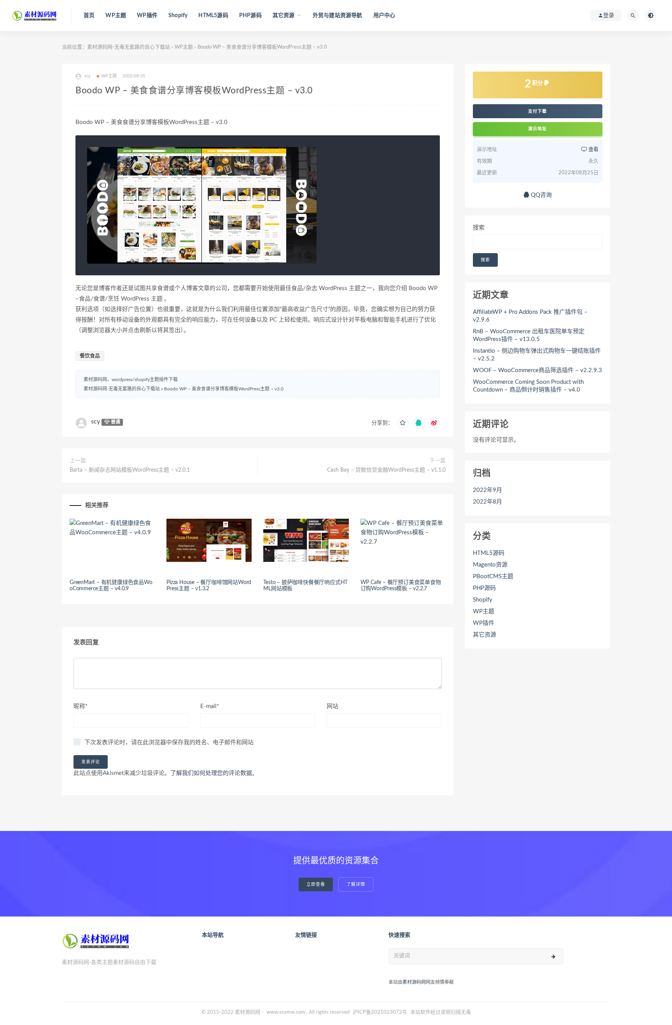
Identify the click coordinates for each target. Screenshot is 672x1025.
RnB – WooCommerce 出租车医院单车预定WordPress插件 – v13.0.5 (528, 335)
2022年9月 (487, 490)
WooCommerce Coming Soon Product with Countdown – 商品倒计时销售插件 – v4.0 (528, 386)
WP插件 (147, 15)
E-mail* (209, 706)
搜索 (479, 228)
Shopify (177, 15)
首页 (89, 15)
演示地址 (537, 129)
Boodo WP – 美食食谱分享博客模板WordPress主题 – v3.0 (224, 389)
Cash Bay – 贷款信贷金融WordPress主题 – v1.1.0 (386, 470)
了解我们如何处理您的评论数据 (211, 773)
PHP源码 (250, 15)
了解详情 (355, 884)
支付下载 (537, 111)
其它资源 (484, 635)
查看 (592, 149)
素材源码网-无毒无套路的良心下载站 (128, 47)
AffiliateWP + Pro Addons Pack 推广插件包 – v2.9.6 (530, 316)
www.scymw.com (285, 1012)
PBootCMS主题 (493, 576)
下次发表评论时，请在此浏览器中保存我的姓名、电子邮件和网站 (169, 742)
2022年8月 (487, 502)
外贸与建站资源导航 (337, 15)
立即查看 (315, 884)
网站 (332, 706)
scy (95, 421)
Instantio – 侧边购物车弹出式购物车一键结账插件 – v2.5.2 (537, 355)
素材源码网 (414, 982)
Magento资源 (490, 565)
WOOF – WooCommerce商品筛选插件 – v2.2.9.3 (537, 370)
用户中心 (384, 15)
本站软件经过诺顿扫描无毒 (440, 1012)
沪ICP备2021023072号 (380, 1012)
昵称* (81, 706)
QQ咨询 (540, 195)
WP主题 (115, 15)
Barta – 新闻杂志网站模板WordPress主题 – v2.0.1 (130, 470)
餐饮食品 (90, 356)
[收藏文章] (403, 423)
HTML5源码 (213, 15)
